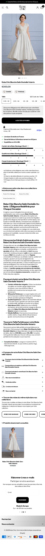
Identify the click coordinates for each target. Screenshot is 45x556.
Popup (28, 146)
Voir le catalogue (3, 7)
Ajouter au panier (23, 120)
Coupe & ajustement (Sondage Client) (15, 161)
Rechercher (6, 519)
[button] (19, 512)
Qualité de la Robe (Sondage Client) (14, 154)
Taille (22, 97)
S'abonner (22, 500)
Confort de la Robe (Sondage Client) (14, 146)
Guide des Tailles (37, 97)
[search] (7, 7)
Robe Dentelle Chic (9, 198)
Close (22, 524)
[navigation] (19, 78)
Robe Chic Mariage (9, 194)
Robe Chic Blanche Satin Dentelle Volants (12, 462)
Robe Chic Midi (24, 194)
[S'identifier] (37, 7)
